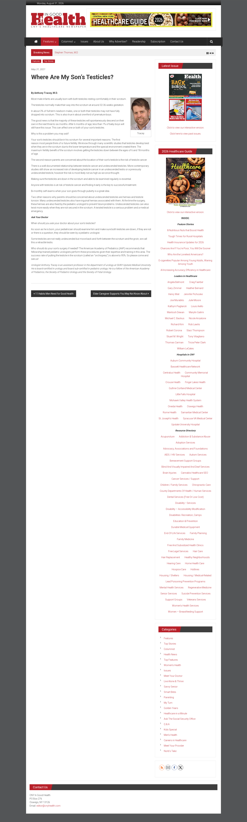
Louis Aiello (197, 306)
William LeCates (185, 348)
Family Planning (198, 533)
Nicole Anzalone (197, 318)
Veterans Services (196, 599)
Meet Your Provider (174, 745)
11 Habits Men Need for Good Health (54, 293)
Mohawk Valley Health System (185, 400)
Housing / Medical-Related (197, 575)
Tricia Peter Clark (197, 342)
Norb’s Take (170, 751)
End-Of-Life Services (174, 533)
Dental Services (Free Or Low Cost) (185, 497)
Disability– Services (185, 503)
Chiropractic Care (201, 485)
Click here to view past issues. (185, 133)
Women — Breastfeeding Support (185, 611)
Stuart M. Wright (175, 336)
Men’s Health (170, 735)
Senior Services (168, 593)
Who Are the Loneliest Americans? (185, 254)
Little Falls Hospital (185, 394)
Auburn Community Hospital (185, 360)
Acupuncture (167, 436)
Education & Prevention (185, 521)
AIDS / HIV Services (174, 454)
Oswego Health (195, 406)
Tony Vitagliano (196, 336)
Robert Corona (174, 330)
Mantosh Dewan (175, 312)
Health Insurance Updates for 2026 (185, 242)
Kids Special (170, 729)
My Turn (168, 702)
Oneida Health (175, 406)
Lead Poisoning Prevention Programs (185, 581)
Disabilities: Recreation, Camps (185, 515)
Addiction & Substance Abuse (194, 436)
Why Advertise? (118, 41)
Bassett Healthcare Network (185, 366)
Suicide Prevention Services (196, 593)
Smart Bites (170, 692)
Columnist (67, 41)
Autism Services (198, 454)
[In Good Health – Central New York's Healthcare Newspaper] (36, 41)
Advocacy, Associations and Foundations (185, 448)
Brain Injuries (169, 472)
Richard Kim (177, 324)
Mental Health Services (171, 587)
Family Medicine (185, 539)
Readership (139, 41)
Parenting (169, 697)
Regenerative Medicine (199, 587)
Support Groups (173, 599)
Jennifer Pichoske (193, 294)
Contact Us (176, 41)
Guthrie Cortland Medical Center (185, 388)
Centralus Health (171, 372)
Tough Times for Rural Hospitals (185, 236)
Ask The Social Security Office (179, 719)
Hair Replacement (170, 557)
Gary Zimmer (175, 288)
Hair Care (198, 551)
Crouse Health (173, 382)
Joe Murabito (177, 300)
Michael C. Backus (174, 318)
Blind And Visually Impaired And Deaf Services (185, 466)
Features (48, 41)
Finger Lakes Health (195, 382)
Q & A (167, 724)
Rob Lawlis (194, 324)
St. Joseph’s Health (168, 418)
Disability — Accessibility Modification (185, 509)
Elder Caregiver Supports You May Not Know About (120, 293)
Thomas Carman (174, 342)
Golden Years (171, 708)
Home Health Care (194, 563)
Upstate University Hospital (185, 424)
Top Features (171, 659)
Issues (84, 41)
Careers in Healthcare (175, 740)
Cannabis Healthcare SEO (194, 472)
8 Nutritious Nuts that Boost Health (185, 230)
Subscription (158, 41)
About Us (98, 41)
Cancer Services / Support (185, 479)
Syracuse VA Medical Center (197, 418)
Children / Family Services (174, 485)
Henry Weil (173, 294)
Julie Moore (195, 300)
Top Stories (49, 61)
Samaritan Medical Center (194, 412)
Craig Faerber (196, 282)
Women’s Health (172, 665)
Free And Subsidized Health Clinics (185, 545)
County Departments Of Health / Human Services (185, 491)
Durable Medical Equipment (185, 527)
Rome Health (169, 412)
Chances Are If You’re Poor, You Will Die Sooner (185, 248)
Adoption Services (185, 442)
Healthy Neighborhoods (197, 557)
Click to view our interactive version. (185, 127)
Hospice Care (179, 569)
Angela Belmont (176, 282)
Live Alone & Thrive (173, 681)
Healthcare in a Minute (175, 713)
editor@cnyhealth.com (48, 805)
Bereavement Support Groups (185, 460)
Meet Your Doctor (173, 676)
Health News (170, 654)
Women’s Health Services (185, 605)
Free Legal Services (178, 551)
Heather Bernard (194, 288)
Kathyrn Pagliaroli (177, 306)
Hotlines (195, 569)
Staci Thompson (195, 330)
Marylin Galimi (196, 312)
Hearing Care (173, 563)
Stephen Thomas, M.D (66, 52)
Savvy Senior (171, 686)
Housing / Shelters (169, 575)
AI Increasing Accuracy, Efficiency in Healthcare (185, 270)
